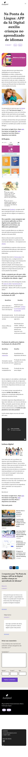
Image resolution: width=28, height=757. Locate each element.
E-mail (12, 670)
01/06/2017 (4, 588)
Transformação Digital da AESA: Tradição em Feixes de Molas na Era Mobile (12, 719)
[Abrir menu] (25, 3)
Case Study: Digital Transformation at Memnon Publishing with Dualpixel (13, 724)
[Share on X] (14, 567)
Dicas (15, 45)
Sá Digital (22, 108)
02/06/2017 (6, 617)
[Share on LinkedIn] (17, 567)
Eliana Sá (4, 586)
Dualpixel (12, 209)
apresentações (17, 283)
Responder (4, 609)
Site (20, 670)
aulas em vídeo (7, 283)
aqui (22, 129)
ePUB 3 (4, 244)
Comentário (5, 652)
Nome (4, 670)
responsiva (5, 355)
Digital (20, 45)
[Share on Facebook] (10, 567)
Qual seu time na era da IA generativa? (11, 715)
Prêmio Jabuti (17, 257)
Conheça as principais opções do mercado (19, 308)
